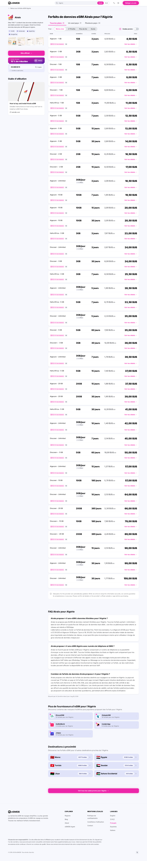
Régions (67, 816)
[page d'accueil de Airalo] (12, 41)
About (67, 823)
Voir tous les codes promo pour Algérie (92, 791)
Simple (100, 3)
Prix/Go (72, 29)
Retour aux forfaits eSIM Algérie (20, 8)
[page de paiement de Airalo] (40, 41)
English (112, 816)
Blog (66, 819)
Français (113, 823)
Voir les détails (129, 44)
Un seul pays (74, 23)
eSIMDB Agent (70, 827)
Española (113, 827)
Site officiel (25, 53)
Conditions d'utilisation (95, 822)
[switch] (136, 29)
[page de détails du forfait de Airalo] (30, 41)
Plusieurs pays (92, 23)
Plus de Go (83, 29)
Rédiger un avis (130, 3)
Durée (93, 29)
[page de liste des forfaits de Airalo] (21, 41)
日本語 (112, 819)
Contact (90, 825)
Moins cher (60, 29)
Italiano (112, 830)
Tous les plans (57, 23)
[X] (137, 852)
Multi (106, 3)
